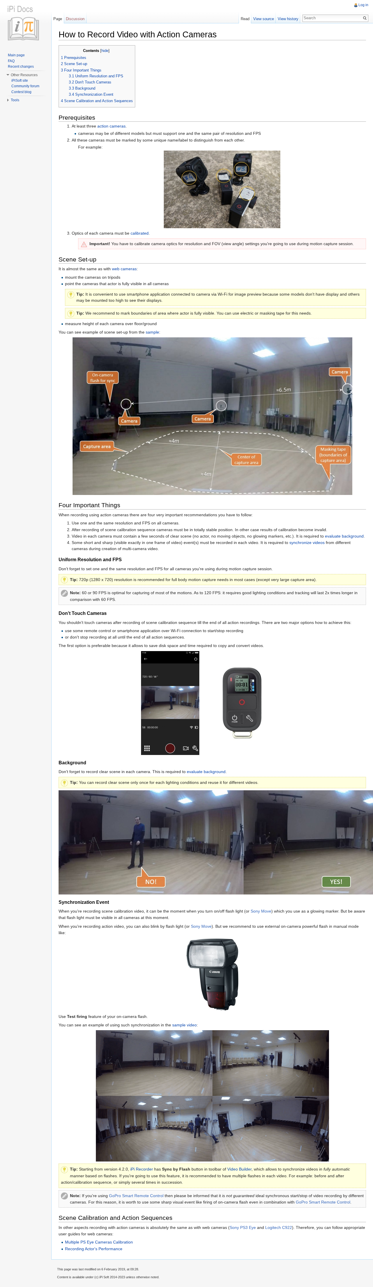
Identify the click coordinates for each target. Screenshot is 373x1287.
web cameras (124, 268)
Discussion (75, 19)
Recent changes (21, 66)
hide (104, 51)
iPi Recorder (141, 1169)
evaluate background (344, 536)
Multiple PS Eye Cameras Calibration (99, 1242)
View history (288, 19)
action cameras (111, 126)
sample (152, 332)
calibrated (140, 233)
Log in (363, 5)
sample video (184, 1025)
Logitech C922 (278, 1227)
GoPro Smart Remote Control (136, 1195)
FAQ (11, 61)
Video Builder (239, 1169)
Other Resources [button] (24, 75)
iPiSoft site (19, 81)
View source (263, 19)
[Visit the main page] (25, 23)
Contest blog (21, 92)
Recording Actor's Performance (93, 1248)
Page (57, 19)
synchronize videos (307, 542)
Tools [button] (15, 100)
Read (245, 19)
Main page (16, 55)
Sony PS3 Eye (243, 1227)
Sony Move (261, 911)
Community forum (25, 86)
